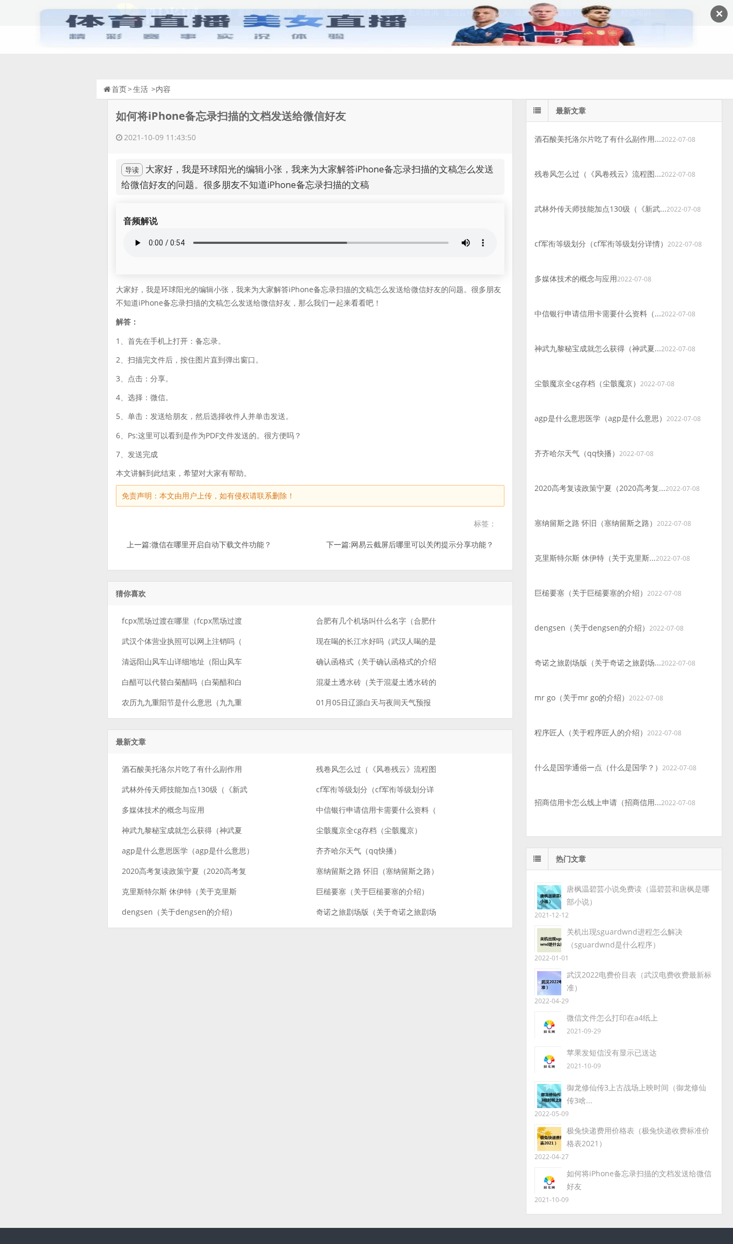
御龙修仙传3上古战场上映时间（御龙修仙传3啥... (636, 1093)
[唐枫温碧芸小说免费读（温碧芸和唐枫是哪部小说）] (547, 895)
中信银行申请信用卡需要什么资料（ (376, 810)
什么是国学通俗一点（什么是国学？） (598, 767)
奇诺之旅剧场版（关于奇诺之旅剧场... (597, 662)
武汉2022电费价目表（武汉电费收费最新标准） (639, 981)
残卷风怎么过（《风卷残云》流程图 (376, 769)
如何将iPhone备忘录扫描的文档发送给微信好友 (639, 1179)
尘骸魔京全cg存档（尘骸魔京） (369, 830)
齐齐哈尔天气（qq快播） (358, 850)
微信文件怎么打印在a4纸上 (612, 1017)
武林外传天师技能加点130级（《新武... (600, 209)
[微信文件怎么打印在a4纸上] (547, 1024)
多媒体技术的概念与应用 (163, 810)
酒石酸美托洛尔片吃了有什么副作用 (182, 769)
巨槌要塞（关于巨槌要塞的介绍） (372, 891)
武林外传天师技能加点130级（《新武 (184, 789)
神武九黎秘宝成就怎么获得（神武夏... (597, 348)
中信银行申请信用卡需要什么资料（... (597, 313)
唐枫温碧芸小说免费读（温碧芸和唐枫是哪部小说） (638, 895)
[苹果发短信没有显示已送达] (547, 1059)
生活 (140, 89)
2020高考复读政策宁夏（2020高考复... (599, 488)
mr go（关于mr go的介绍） (581, 697)
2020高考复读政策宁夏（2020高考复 (184, 871)
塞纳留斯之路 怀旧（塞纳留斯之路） (377, 871)
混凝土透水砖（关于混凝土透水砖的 (376, 682)
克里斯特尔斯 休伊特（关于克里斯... (595, 558)
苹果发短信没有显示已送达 (612, 1052)
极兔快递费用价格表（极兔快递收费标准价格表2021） (638, 1136)
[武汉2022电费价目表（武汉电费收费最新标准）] (547, 981)
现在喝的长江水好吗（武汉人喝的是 (376, 641)
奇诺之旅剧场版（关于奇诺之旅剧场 (376, 912)
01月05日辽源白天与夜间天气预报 (373, 702)
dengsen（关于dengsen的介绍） (179, 912)
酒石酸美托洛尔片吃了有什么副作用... (597, 139)
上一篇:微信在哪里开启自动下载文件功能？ (199, 544)
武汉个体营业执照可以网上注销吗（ (182, 641)
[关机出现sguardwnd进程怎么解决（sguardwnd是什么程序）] (547, 938)
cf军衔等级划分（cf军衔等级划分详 (375, 789)
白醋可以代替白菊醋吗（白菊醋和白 (182, 682)
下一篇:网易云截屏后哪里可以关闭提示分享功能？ (410, 544)
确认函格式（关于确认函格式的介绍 (376, 661)
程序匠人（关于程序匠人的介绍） (590, 732)
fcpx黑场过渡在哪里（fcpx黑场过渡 (182, 621)
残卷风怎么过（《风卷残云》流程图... (597, 174)
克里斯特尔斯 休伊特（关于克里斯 (179, 891)
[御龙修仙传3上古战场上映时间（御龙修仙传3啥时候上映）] (547, 1094)
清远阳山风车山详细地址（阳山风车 (182, 661)
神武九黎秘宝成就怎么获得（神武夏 (182, 830)
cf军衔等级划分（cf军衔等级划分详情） (601, 243)
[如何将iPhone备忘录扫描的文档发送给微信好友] (547, 1180)
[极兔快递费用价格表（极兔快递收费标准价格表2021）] (547, 1137)
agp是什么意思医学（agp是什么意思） (188, 850)
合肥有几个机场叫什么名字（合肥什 (376, 621)
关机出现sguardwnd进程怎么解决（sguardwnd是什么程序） (625, 938)
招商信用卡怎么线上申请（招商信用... (597, 802)
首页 (119, 89)
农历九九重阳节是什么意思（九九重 (182, 702)
